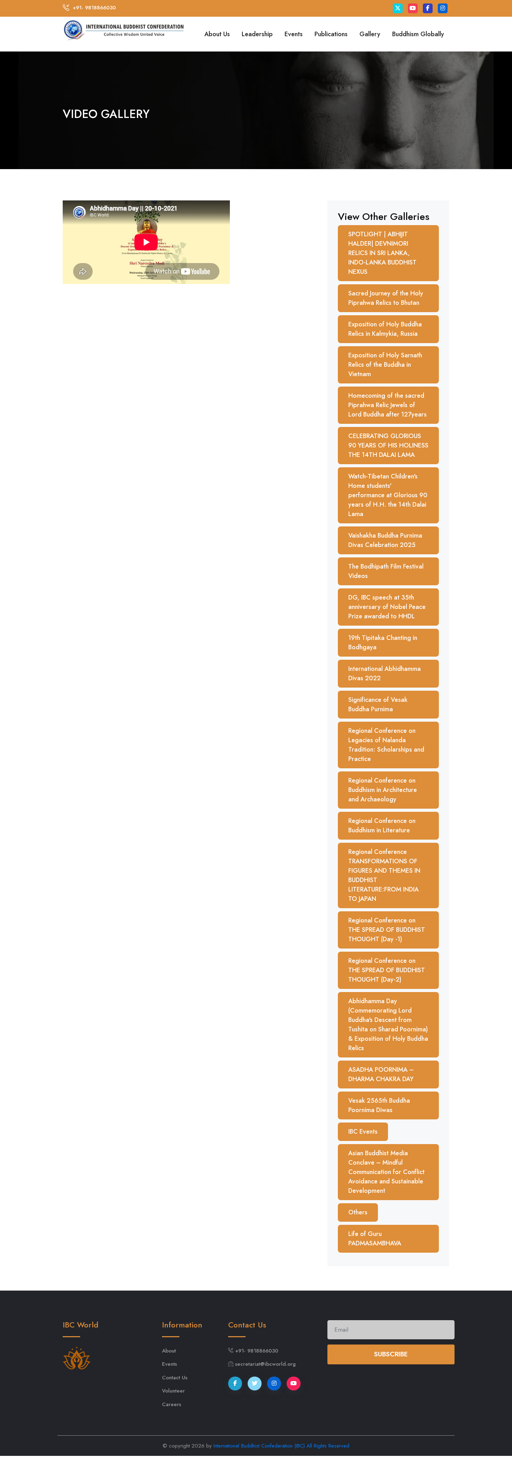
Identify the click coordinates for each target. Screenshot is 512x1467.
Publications (331, 34)
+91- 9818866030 (94, 7)
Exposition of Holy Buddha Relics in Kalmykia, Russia (385, 329)
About (169, 1351)
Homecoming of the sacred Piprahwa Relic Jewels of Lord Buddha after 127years (387, 405)
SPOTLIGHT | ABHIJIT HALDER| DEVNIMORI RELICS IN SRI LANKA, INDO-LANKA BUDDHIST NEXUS (382, 253)
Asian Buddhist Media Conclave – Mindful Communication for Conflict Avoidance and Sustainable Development (386, 1172)
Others (357, 1212)
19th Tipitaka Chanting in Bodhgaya (382, 642)
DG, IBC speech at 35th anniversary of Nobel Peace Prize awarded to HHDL (387, 607)
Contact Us (174, 1377)
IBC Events (363, 1131)
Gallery (369, 34)
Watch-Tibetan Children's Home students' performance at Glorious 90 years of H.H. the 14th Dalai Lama (387, 495)
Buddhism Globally (418, 34)
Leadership (257, 34)
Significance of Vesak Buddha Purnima (378, 704)
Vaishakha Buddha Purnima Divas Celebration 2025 (385, 540)
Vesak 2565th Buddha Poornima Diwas (379, 1105)
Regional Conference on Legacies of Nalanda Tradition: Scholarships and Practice (386, 744)
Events (294, 34)
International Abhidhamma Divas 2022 (384, 673)
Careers (171, 1404)
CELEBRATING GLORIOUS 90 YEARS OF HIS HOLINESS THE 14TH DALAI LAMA (388, 445)
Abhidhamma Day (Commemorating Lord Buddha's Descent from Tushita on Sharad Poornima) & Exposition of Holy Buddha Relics (388, 1025)
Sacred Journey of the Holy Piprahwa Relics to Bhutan (385, 298)
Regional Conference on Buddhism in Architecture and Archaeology (382, 790)
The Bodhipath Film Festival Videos (386, 571)
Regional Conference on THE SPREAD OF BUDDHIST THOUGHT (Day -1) (386, 930)
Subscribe (391, 1354)
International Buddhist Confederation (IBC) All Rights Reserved (281, 1446)
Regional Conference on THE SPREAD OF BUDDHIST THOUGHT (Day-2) (386, 970)
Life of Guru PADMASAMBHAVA (374, 1238)
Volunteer (173, 1391)
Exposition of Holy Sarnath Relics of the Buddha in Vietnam (385, 365)
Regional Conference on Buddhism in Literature (382, 825)
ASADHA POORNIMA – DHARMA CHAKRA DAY (381, 1074)
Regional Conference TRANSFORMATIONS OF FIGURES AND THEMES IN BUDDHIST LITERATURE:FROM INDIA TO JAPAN (384, 875)
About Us (217, 34)
